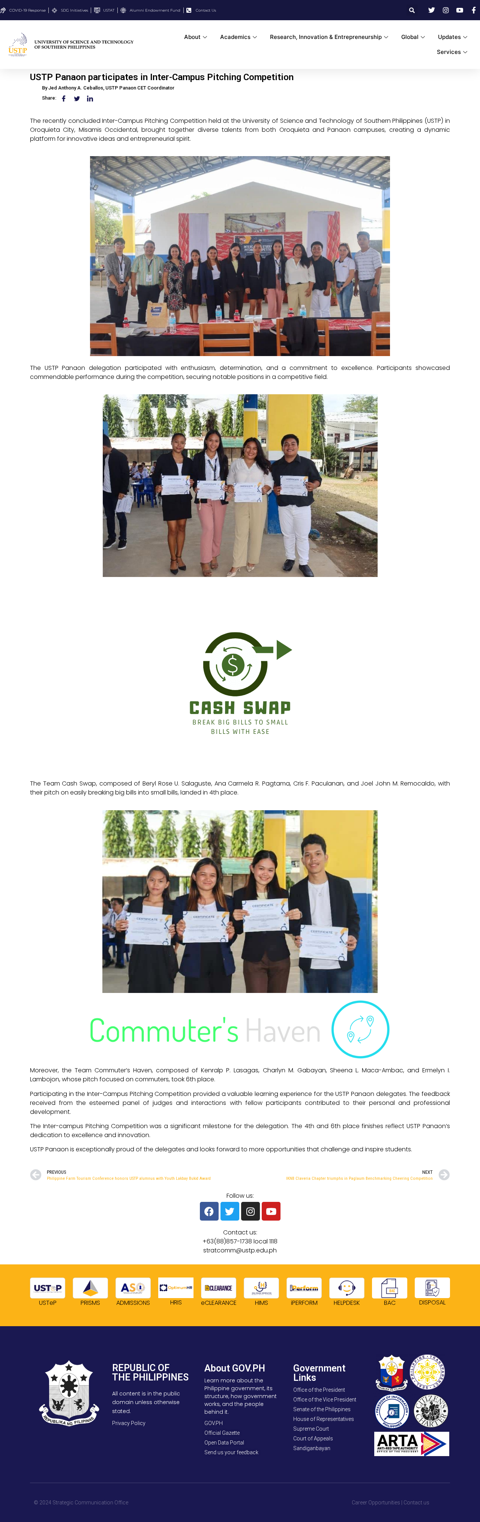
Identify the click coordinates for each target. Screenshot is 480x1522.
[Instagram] (250, 1211)
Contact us (416, 1503)
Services (449, 51)
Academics (235, 36)
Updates (449, 36)
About (192, 36)
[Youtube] (271, 1211)
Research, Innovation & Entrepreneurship (326, 36)
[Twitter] (229, 1211)
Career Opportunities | (377, 1503)
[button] (412, 10)
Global (409, 36)
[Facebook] (209, 1211)
